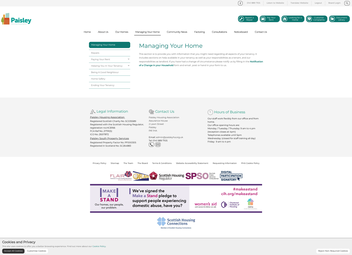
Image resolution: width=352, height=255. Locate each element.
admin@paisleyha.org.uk (170, 137)
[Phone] (151, 144)
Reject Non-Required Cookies (333, 251)
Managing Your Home (103, 44)
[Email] (158, 144)
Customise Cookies (36, 251)
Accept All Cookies (13, 251)
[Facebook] (240, 3)
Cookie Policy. (99, 246)
